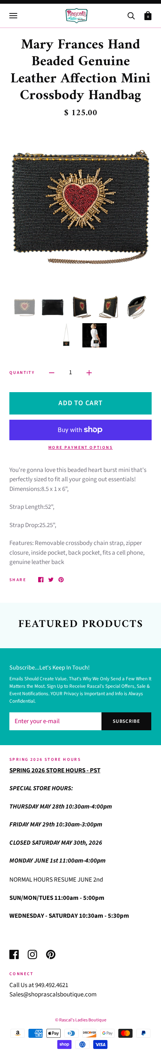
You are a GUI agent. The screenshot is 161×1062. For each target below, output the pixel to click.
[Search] (131, 15)
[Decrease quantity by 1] (52, 373)
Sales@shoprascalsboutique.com (53, 994)
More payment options (80, 447)
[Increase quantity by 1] (89, 373)
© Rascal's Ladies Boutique (80, 1020)
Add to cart (80, 403)
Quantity (22, 372)
